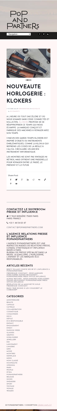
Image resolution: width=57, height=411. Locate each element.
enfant (10, 323)
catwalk (11, 307)
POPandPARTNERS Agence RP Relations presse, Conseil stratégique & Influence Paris (28, 24)
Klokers (23, 122)
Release (10, 377)
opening (11, 365)
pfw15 (9, 372)
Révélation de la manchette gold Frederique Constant (23, 285)
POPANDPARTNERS (24, 108)
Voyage (10, 388)
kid (8, 342)
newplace (11, 356)
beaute (10, 302)
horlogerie (12, 337)
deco (9, 316)
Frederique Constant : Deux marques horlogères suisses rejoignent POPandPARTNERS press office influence (26, 275)
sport (9, 384)
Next (48, 62)
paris (9, 368)
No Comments (14, 111)
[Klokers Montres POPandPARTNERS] (28, 63)
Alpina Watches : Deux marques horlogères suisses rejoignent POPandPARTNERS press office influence (28, 280)
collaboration (14, 309)
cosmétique (12, 312)
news (9, 358)
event (9, 328)
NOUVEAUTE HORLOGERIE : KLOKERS (26, 94)
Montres (11, 354)
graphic (10, 335)
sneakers (11, 381)
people (10, 370)
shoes (9, 379)
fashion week (13, 330)
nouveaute (36, 108)
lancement (12, 344)
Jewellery (11, 340)
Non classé (12, 361)
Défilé (10, 319)
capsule (10, 305)
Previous (9, 62)
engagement (13, 326)
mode (9, 351)
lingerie (11, 347)
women (10, 391)
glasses (10, 333)
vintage (10, 386)
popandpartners (15, 374)
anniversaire (13, 300)
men (9, 349)
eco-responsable (15, 321)
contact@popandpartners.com (25, 227)
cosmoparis (12, 314)
